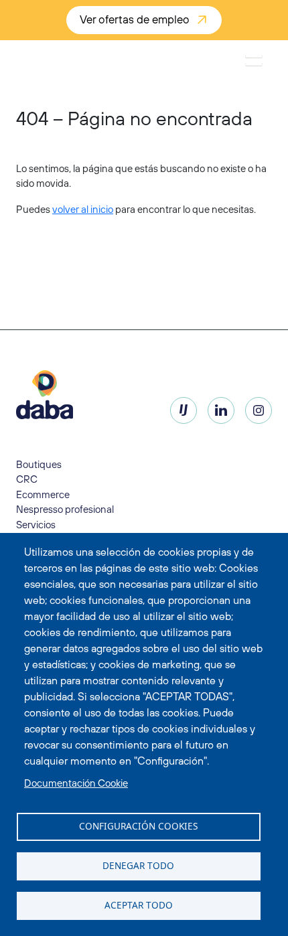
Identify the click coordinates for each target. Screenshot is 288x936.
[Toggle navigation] (254, 61)
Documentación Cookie (76, 783)
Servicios (36, 524)
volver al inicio (82, 209)
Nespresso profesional (65, 509)
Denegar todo (138, 865)
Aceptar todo (138, 905)
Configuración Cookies (138, 826)
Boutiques (39, 464)
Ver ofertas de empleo (135, 19)
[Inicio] (54, 61)
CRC (27, 479)
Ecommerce (43, 494)
